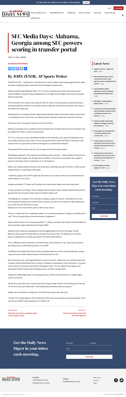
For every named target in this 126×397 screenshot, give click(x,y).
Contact (96, 380)
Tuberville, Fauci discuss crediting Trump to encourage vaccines (22, 312)
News (23, 57)
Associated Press (19, 63)
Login (109, 8)
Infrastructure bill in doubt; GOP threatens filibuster (74, 312)
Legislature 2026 (110, 13)
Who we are (97, 378)
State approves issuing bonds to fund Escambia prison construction (104, 133)
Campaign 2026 (35, 18)
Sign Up (86, 2)
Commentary (71, 13)
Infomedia (120, 394)
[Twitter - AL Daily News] (122, 380)
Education (97, 13)
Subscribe (118, 8)
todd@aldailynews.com (71, 381)
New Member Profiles (57, 13)
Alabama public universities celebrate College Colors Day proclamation (104, 123)
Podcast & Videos (85, 13)
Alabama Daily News (15, 13)
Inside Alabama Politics (39, 13)
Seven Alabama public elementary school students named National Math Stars (103, 91)
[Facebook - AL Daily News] (116, 380)
